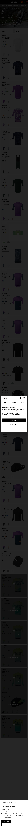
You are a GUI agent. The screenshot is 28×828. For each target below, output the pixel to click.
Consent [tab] (5, 402)
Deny (14, 428)
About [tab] (23, 402)
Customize (13, 424)
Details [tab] (14, 402)
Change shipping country (8, 824)
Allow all (14, 420)
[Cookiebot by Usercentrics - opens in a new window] (20, 398)
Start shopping (6, 821)
